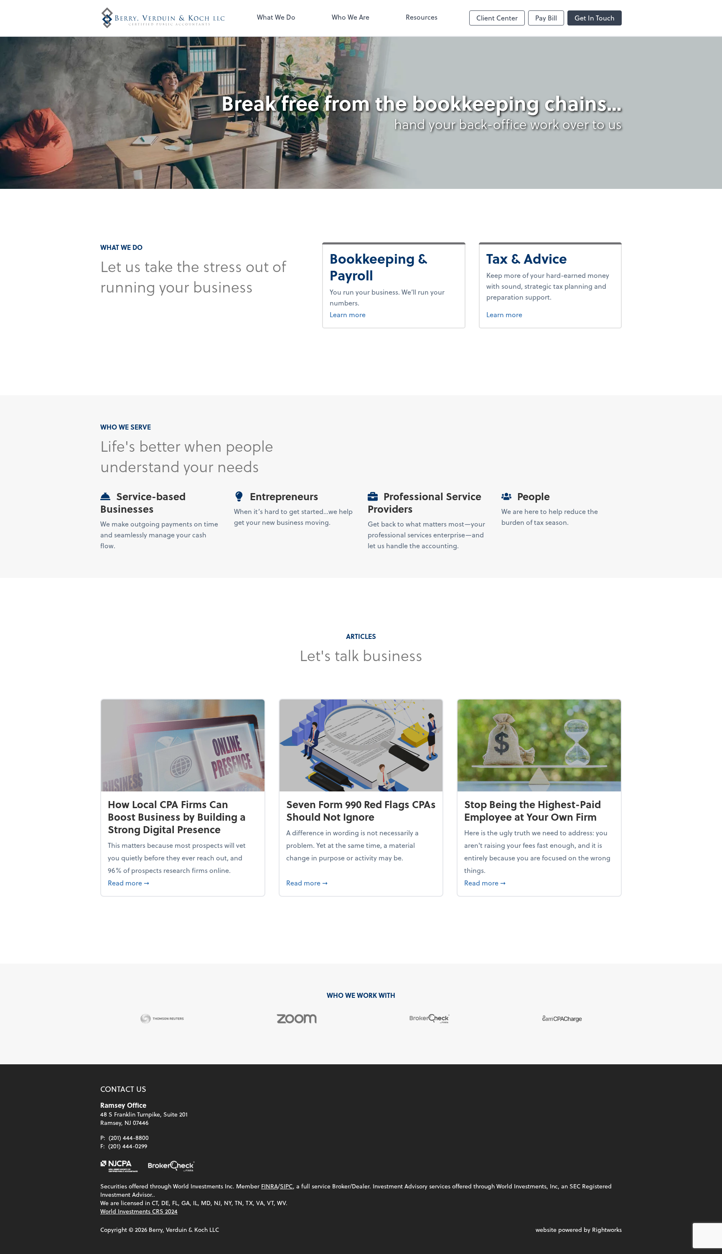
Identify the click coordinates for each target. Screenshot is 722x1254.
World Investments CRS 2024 (139, 1211)
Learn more (394, 314)
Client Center (497, 18)
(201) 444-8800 (129, 1137)
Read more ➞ (183, 883)
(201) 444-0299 (127, 1146)
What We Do (276, 17)
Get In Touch (595, 18)
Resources (421, 17)
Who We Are (350, 17)
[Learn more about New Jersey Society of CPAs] (119, 1166)
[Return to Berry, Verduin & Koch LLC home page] (163, 18)
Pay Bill (546, 18)
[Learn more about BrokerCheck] (171, 1166)
